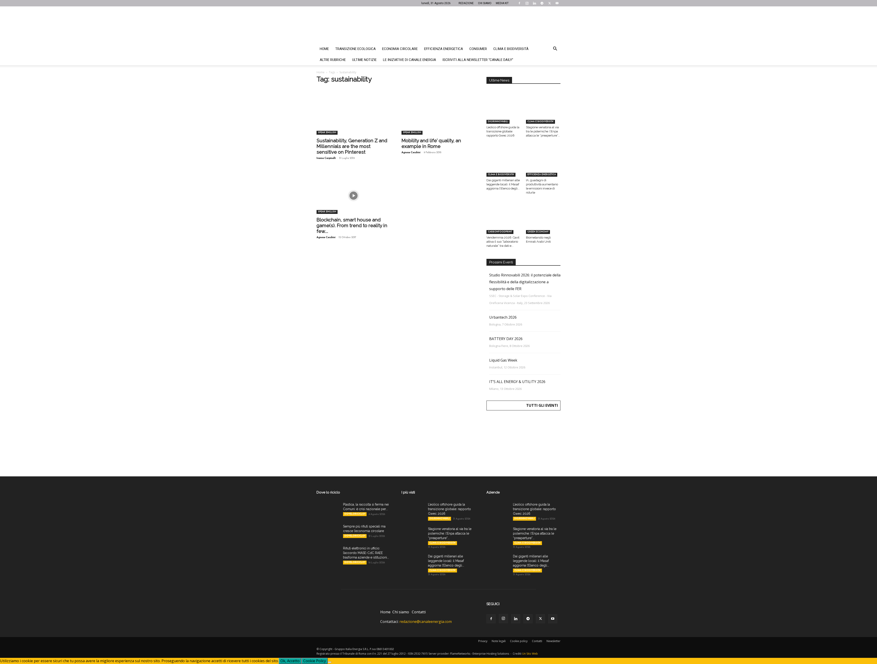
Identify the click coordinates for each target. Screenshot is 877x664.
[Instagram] (526, 3)
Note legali (499, 641)
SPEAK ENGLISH (327, 132)
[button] (554, 49)
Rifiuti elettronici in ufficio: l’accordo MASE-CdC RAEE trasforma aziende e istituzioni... (366, 552)
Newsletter (553, 641)
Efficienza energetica (443, 49)
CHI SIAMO (484, 3)
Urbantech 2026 (503, 317)
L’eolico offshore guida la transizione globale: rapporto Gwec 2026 (502, 131)
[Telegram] (542, 3)
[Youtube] (557, 3)
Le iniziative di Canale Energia (409, 60)
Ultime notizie (364, 60)
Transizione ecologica (355, 49)
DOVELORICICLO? (354, 514)
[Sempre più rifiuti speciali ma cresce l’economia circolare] (328, 532)
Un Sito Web (530, 654)
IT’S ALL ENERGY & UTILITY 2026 (517, 381)
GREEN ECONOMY (538, 232)
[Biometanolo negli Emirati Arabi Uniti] (543, 222)
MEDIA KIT (502, 3)
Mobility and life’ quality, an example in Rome (431, 143)
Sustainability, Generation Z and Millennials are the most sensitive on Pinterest (352, 146)
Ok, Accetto (290, 660)
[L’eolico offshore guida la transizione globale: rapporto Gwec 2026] (503, 112)
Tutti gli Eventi (542, 405)
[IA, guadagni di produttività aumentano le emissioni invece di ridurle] (543, 165)
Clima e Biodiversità (510, 49)
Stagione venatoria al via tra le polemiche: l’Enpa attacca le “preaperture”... (543, 131)
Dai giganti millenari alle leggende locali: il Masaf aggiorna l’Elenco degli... (503, 184)
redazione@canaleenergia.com (425, 621)
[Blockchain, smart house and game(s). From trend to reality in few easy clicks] (354, 195)
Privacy (482, 641)
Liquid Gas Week (503, 360)
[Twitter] (549, 3)
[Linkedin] (534, 3)
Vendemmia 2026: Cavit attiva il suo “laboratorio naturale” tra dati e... (502, 241)
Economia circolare (400, 49)
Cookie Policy (314, 660)
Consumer (478, 49)
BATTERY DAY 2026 (506, 338)
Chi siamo (400, 611)
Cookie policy (519, 641)
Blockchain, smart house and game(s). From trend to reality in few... (352, 225)
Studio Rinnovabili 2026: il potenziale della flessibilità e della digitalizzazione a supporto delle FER (524, 282)
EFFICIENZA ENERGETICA (541, 174)
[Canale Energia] (438, 25)
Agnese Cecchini (411, 152)
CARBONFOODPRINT (500, 232)
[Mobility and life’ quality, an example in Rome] (438, 116)
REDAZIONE (466, 3)
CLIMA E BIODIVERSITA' (540, 121)
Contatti (419, 611)
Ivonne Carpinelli (326, 158)
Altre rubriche (333, 60)
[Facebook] (519, 3)
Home (324, 49)
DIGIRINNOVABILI (498, 121)
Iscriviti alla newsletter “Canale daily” (477, 60)
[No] (329, 662)
